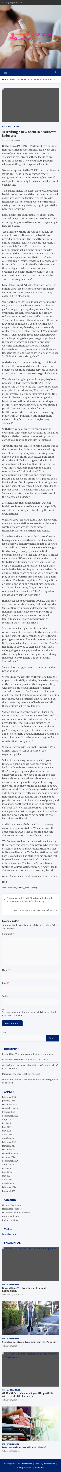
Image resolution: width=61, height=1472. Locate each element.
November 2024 (10, 1153)
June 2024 (7, 1172)
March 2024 (8, 1183)
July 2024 (6, 1168)
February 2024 (9, 1187)
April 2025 (7, 1134)
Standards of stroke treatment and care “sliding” (26, 1059)
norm (27, 887)
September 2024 (10, 1161)
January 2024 (8, 1191)
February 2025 (9, 1142)
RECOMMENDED (12, 1243)
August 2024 (8, 1164)
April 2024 (7, 1179)
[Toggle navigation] (5, 72)
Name (6, 970)
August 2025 (8, 1119)
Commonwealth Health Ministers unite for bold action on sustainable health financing (30, 899)
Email (5, 983)
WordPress (39, 1467)
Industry (20, 887)
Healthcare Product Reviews (16, 1212)
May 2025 (6, 1130)
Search (5, 1032)
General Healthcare (11, 1205)
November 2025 (10, 1108)
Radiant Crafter (25, 1463)
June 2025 (7, 1127)
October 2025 (8, 1112)
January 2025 (8, 1146)
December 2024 (10, 1149)
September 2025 (10, 1116)
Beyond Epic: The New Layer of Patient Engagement (28, 1054)
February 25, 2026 (9, 1451)
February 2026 (9, 1097)
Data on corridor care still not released (21, 1074)
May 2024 (7, 1176)
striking (33, 887)
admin (17, 140)
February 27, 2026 (9, 1294)
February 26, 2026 (9, 1346)
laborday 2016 (9, 1234)
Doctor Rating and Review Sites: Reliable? (34, 910)
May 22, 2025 (7, 140)
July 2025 (6, 1123)
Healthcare (11, 887)
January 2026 (8, 1100)
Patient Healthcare (11, 1220)
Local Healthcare (10, 126)
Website (6, 996)
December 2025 (10, 1104)
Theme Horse (49, 1463)
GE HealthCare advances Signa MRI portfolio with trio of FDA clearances (27, 1395)
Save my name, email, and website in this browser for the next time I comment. (30, 1014)
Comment (8, 934)
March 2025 (8, 1138)
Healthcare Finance (12, 1209)
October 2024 (8, 1157)
